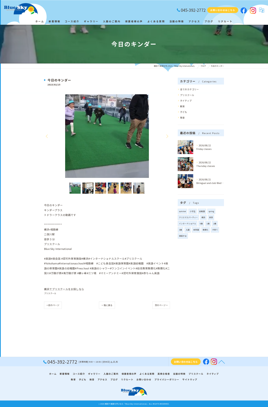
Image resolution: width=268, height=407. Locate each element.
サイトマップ (189, 379)
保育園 (196, 229)
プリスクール (50, 293)
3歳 (180, 229)
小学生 (192, 211)
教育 (182, 106)
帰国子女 (183, 236)
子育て (215, 229)
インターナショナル (187, 223)
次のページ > (161, 305)
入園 (188, 229)
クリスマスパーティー (188, 217)
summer (182, 211)
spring (211, 211)
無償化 (205, 229)
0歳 (201, 223)
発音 (182, 117)
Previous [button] (47, 136)
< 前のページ (53, 305)
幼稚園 (202, 211)
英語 (211, 217)
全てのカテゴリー (189, 89)
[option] (107, 136)
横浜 (203, 217)
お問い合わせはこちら (222, 10)
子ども (183, 111)
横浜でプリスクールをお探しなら (64, 289)
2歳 (214, 223)
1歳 (208, 223)
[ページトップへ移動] (222, 362)
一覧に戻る (106, 305)
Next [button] (167, 136)
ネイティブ (186, 100)
